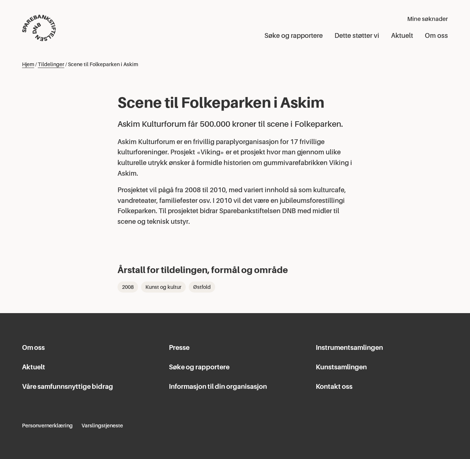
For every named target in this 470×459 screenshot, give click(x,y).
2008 (128, 287)
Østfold (202, 287)
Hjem (28, 64)
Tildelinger (51, 64)
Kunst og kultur (163, 287)
